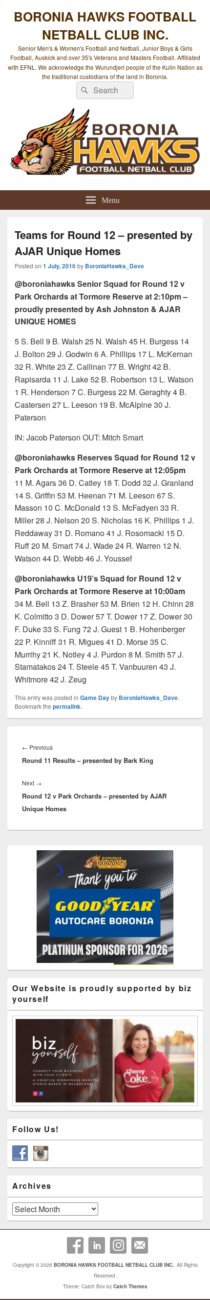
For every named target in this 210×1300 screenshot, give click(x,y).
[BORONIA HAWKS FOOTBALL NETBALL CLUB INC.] (105, 147)
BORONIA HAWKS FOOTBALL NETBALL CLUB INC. (105, 25)
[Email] (139, 1245)
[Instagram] (118, 1245)
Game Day (94, 697)
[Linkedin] (96, 1245)
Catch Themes (130, 1286)
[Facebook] (75, 1245)
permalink (67, 706)
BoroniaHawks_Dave (114, 265)
